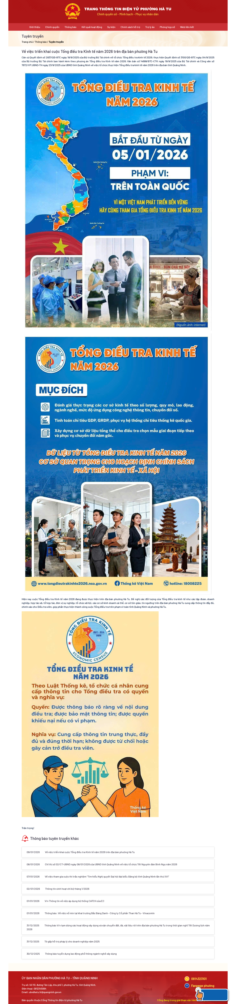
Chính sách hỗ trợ (130, 26)
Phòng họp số (167, 26)
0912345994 (40, 988)
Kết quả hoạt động (92, 26)
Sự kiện (111, 26)
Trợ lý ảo (150, 26)
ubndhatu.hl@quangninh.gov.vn (45, 992)
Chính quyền (52, 26)
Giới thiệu (34, 26)
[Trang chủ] (72, 11)
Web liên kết (187, 26)
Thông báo (70, 26)
